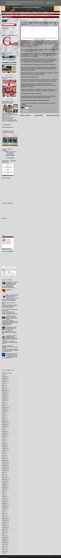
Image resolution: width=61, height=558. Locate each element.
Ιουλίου (3, 383)
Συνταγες (6, 267)
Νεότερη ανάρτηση (25, 115)
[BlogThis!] (24, 111)
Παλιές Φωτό (16, 14)
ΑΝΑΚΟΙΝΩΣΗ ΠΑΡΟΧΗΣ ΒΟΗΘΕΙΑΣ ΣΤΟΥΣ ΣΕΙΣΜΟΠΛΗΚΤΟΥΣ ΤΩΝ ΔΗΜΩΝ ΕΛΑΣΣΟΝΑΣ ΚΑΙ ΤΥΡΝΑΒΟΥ (9, 338)
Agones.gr (10, 175)
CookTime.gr (11, 267)
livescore (13, 175)
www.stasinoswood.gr (10, 155)
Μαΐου (3, 374)
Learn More (49, 3)
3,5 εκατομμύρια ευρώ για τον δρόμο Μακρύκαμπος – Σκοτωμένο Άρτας (11, 328)
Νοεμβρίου (4, 395)
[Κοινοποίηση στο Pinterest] (27, 111)
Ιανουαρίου (4, 376)
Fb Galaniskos (10, 11)
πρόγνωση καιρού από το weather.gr (9, 277)
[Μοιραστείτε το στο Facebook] (26, 111)
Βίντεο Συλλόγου (30, 14)
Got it (54, 3)
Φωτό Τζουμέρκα (45, 11)
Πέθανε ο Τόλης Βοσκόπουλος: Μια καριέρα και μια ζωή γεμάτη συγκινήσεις (12, 296)
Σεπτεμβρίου (4, 398)
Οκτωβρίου (4, 380)
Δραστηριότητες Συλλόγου (23, 14)
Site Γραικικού (27, 11)
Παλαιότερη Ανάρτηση (53, 115)
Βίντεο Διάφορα (37, 14)
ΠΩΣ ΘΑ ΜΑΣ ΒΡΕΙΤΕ (10, 157)
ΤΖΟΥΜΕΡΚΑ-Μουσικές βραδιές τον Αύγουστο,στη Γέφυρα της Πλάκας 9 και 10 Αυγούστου (12, 318)
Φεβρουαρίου (4, 390)
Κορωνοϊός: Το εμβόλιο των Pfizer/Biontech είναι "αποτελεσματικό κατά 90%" (9, 346)
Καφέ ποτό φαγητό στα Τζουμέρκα (8, 14)
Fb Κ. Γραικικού (21, 11)
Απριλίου (4, 404)
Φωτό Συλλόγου (33, 11)
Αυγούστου (4, 381)
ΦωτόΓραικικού (39, 11)
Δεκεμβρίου (4, 378)
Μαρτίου (4, 388)
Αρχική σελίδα (5, 11)
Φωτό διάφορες (43, 14)
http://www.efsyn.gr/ (28, 105)
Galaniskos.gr (8, 289)
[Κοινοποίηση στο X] (25, 111)
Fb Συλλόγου (16, 11)
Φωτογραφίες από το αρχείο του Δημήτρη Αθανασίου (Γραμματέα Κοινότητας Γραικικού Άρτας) (11, 284)
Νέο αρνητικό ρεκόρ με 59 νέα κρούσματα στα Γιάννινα (12, 354)
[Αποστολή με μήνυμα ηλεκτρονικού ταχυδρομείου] (23, 111)
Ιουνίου (3, 385)
